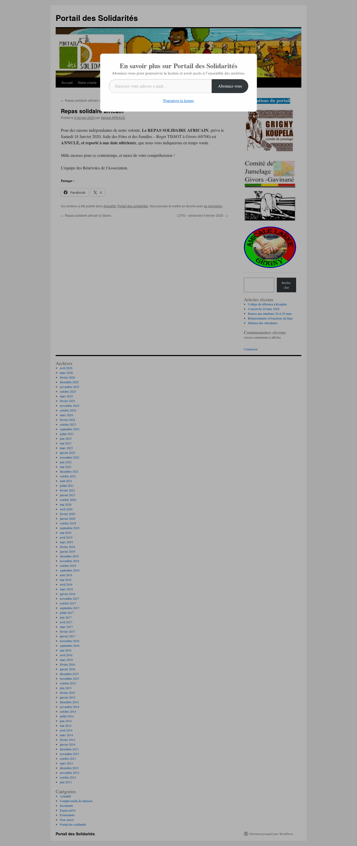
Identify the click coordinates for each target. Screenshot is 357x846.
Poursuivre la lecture (178, 100)
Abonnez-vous (230, 86)
